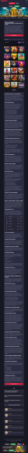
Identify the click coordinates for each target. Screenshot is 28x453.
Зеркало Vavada (14, 35)
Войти (17, 3)
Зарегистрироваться (12, 3)
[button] (0, 12)
